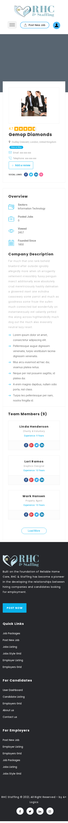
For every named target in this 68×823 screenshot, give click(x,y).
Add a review (22, 165)
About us (8, 710)
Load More (34, 530)
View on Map (16, 147)
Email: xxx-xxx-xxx (22, 152)
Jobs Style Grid (12, 653)
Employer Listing (13, 660)
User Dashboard (13, 690)
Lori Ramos (34, 461)
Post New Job (36, 25)
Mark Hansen (34, 496)
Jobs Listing (10, 647)
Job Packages (11, 633)
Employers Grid (12, 667)
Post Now (14, 608)
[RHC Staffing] (34, 11)
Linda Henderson (34, 426)
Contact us (10, 717)
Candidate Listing (14, 697)
